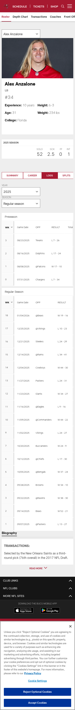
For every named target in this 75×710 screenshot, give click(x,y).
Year (5, 185)
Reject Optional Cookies (37, 691)
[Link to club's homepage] (6, 5)
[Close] (70, 626)
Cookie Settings (37, 680)
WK (7, 227)
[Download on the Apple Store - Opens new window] (23, 611)
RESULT (56, 227)
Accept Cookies (37, 702)
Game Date (22, 227)
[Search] (62, 6)
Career (32, 175)
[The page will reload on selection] (21, 33)
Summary (12, 175)
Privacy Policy (32, 673)
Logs (50, 175)
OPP (38, 227)
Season (6, 197)
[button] (37, 568)
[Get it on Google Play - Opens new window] (50, 612)
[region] (37, 665)
